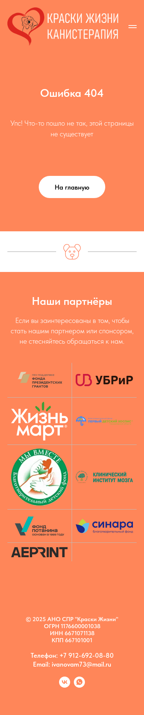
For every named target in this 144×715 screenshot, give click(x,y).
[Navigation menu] (132, 26)
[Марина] (79, 685)
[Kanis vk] (64, 685)
